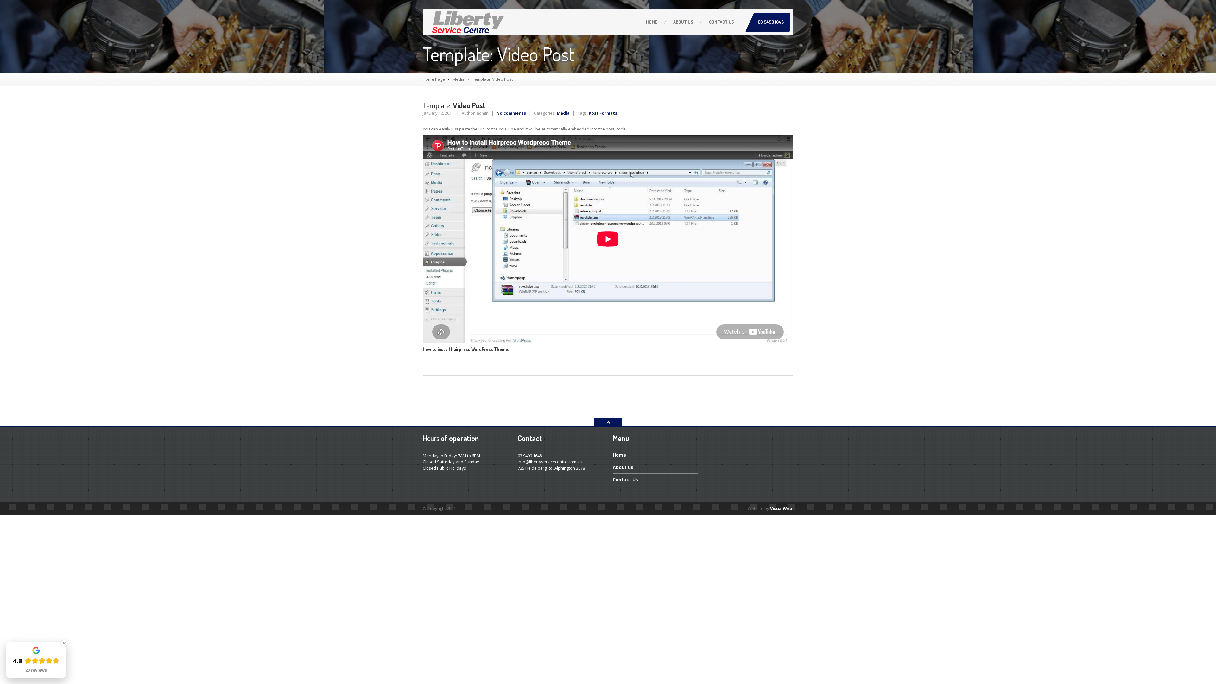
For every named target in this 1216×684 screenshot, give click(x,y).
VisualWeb (781, 508)
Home (651, 22)
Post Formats (603, 113)
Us (721, 22)
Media (459, 79)
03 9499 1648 (771, 22)
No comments (511, 113)
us (683, 22)
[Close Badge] (64, 643)
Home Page (434, 79)
